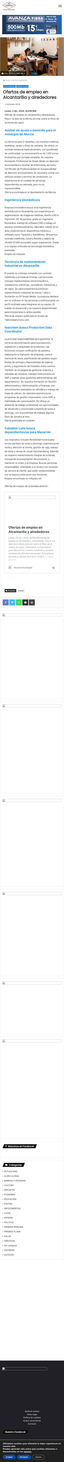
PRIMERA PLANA (22, 86)
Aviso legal (32, 1414)
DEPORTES (9, 1190)
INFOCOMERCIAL (20, 80)
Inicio (7, 80)
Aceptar (9, 1457)
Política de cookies (32, 1417)
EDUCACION (10, 1199)
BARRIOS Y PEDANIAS (15, 1180)
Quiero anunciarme (32, 1420)
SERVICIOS (9, 1241)
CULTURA (9, 1185)
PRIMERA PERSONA (13, 1227)
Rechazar (24, 1457)
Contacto (32, 1424)
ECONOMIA (9, 1194)
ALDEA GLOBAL (11, 1176)
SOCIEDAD (9, 1250)
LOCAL (7, 1213)
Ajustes (38, 1457)
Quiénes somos (32, 1411)
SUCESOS (9, 1255)
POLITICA (9, 1222)
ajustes (27, 1451)
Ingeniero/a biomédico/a (22, 200)
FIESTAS (8, 1204)
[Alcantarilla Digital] (9, 5)
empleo (21, 591)
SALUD (7, 1236)
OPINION (8, 1218)
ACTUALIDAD (10, 1171)
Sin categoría (10, 1245)
